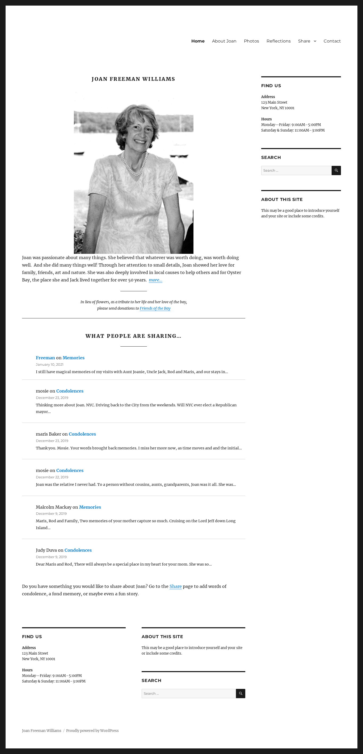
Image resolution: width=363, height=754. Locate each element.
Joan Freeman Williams (41, 730)
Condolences (69, 391)
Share (304, 41)
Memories (74, 357)
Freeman (45, 357)
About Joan (224, 41)
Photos (251, 41)
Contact (332, 41)
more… (155, 280)
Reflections (279, 41)
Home (198, 41)
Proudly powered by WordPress (92, 730)
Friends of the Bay (155, 308)
